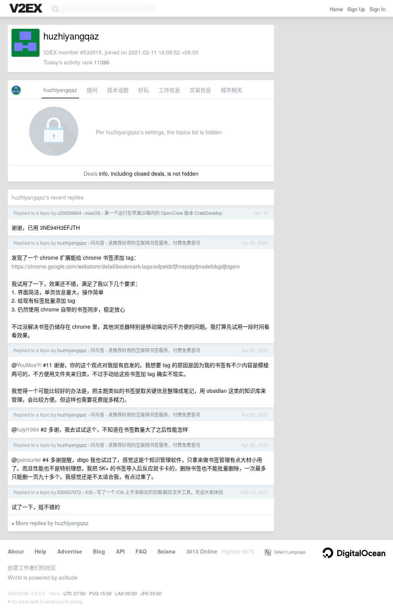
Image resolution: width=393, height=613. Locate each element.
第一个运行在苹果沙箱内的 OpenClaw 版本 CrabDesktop (163, 212)
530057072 (69, 492)
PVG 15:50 (100, 593)
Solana (166, 551)
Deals (90, 173)
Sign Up (356, 9)
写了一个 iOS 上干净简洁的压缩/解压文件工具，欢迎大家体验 (160, 492)
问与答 (97, 242)
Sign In (377, 9)
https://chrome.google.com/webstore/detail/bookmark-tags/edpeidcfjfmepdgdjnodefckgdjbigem (126, 266)
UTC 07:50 (74, 593)
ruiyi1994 (28, 429)
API (120, 551)
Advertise (69, 551)
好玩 (143, 90)
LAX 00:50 (126, 593)
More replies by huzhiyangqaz (52, 523)
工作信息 (169, 90)
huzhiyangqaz (60, 90)
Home (336, 9)
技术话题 (118, 90)
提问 (92, 90)
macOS (93, 212)
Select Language (288, 552)
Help (40, 551)
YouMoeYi (29, 365)
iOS (89, 492)
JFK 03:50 (151, 593)
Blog (99, 551)
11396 (101, 62)
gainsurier (29, 459)
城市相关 (231, 90)
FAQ (141, 551)
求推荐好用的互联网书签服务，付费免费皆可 (154, 242)
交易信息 (200, 90)
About (16, 551)
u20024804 (69, 212)
